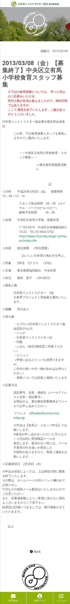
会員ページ (40, 600)
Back (37, 551)
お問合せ (13, 600)
